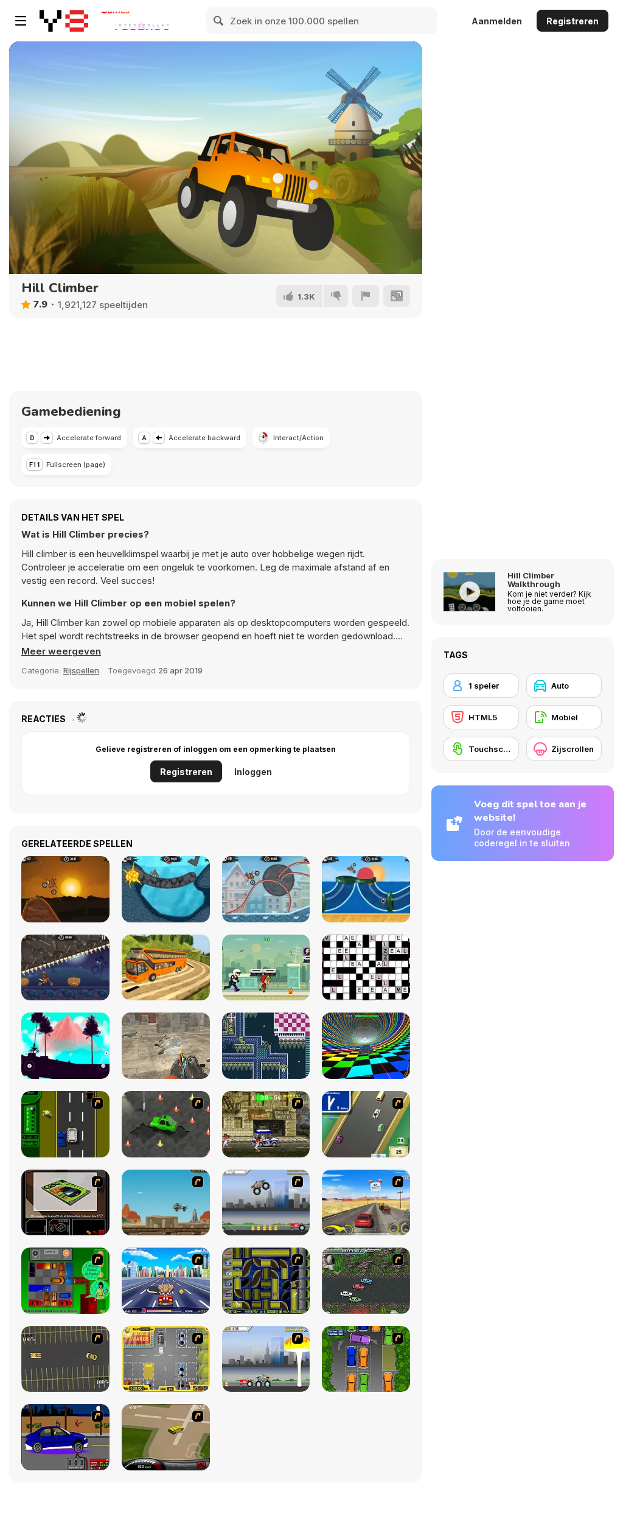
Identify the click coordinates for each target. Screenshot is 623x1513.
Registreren (572, 21)
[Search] (219, 20)
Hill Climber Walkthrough (533, 579)
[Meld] (365, 296)
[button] (61, 651)
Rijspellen (81, 670)
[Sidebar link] (21, 21)
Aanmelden (497, 21)
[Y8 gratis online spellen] (64, 21)
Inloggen (253, 772)
